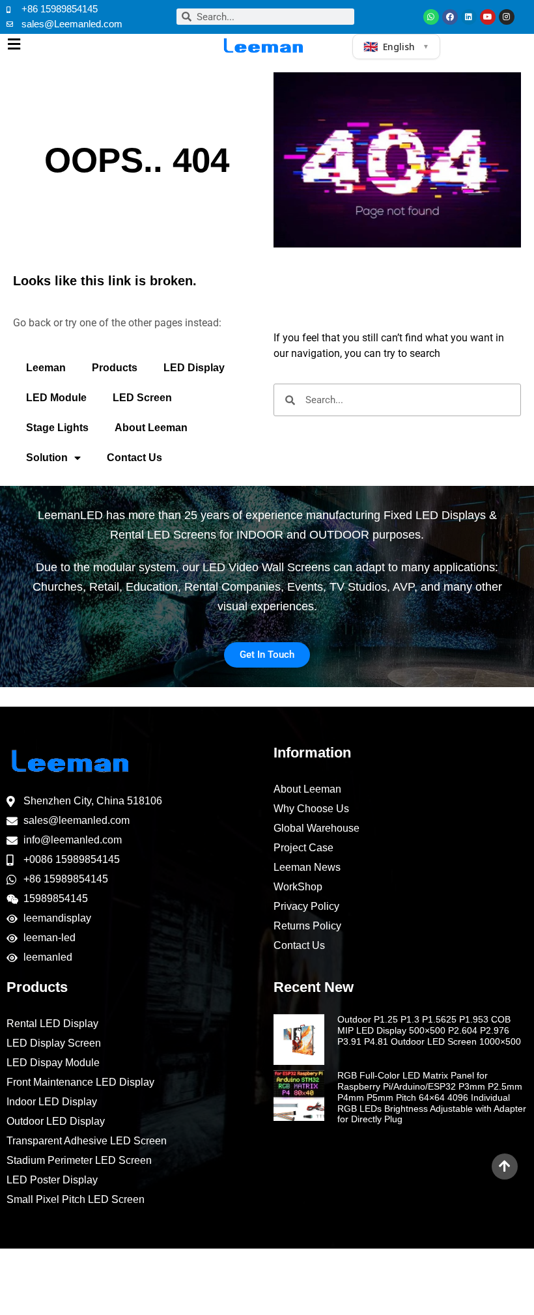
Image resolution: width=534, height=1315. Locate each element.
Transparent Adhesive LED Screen (87, 1140)
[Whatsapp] (431, 17)
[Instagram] (506, 17)
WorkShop (298, 886)
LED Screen (142, 397)
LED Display (194, 367)
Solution (47, 457)
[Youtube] (488, 17)
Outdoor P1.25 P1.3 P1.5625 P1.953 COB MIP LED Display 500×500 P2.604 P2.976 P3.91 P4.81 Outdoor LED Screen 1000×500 (429, 1030)
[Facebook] (450, 17)
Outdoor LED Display (56, 1121)
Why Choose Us (311, 808)
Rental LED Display (52, 1023)
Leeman (46, 367)
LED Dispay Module (53, 1062)
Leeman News (307, 867)
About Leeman (151, 427)
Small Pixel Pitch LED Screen (76, 1199)
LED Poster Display (52, 1179)
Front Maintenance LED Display (80, 1082)
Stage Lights (57, 427)
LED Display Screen (54, 1043)
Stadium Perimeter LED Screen (79, 1160)
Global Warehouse (316, 828)
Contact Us (134, 457)
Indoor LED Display (52, 1101)
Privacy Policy (306, 906)
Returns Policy (307, 925)
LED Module (56, 397)
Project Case (303, 847)
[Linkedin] (469, 17)
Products (114, 367)
